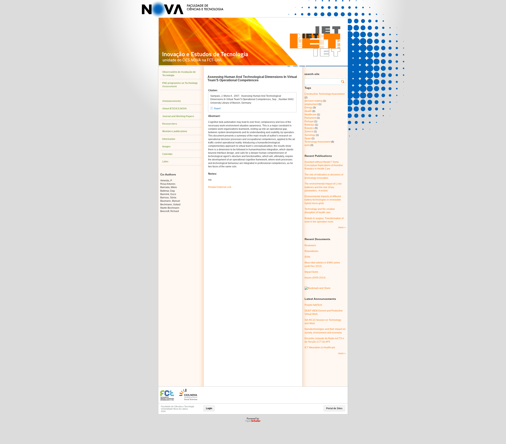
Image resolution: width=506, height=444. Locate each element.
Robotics (309, 128)
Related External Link (219, 187)
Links (165, 161)
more (341, 227)
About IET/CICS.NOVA (174, 108)
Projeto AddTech (313, 305)
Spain (308, 138)
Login (209, 408)
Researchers (169, 123)
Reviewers (310, 245)
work (307, 145)
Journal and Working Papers (178, 116)
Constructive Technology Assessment (325, 94)
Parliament (310, 117)
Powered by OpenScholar (253, 419)
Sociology (310, 135)
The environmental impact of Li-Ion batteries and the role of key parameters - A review (323, 187)
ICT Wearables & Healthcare (320, 347)
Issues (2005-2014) (315, 277)
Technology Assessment (317, 141)
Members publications (174, 131)
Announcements (171, 101)
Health (308, 111)
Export (217, 108)
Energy (308, 107)
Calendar (167, 154)
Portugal (309, 121)
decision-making (313, 100)
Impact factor (311, 272)
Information (168, 139)
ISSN (307, 257)
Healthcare (310, 114)
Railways (309, 124)
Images (166, 146)
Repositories (311, 251)
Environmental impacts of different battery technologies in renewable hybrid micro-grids (323, 200)
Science (309, 131)
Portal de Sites (334, 408)
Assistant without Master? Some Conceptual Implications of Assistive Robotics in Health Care (324, 165)
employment (311, 104)
